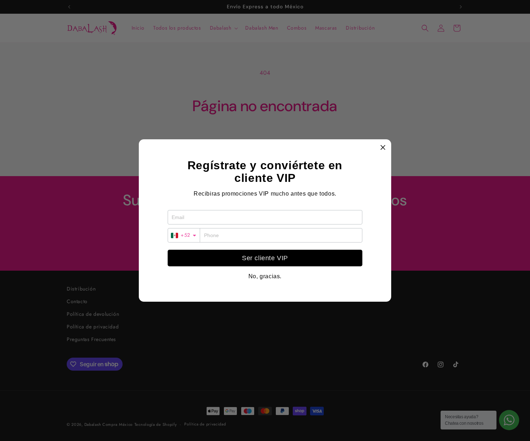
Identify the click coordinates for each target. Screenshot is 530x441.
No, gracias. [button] (265, 276)
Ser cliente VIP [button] (265, 258)
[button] (383, 147)
